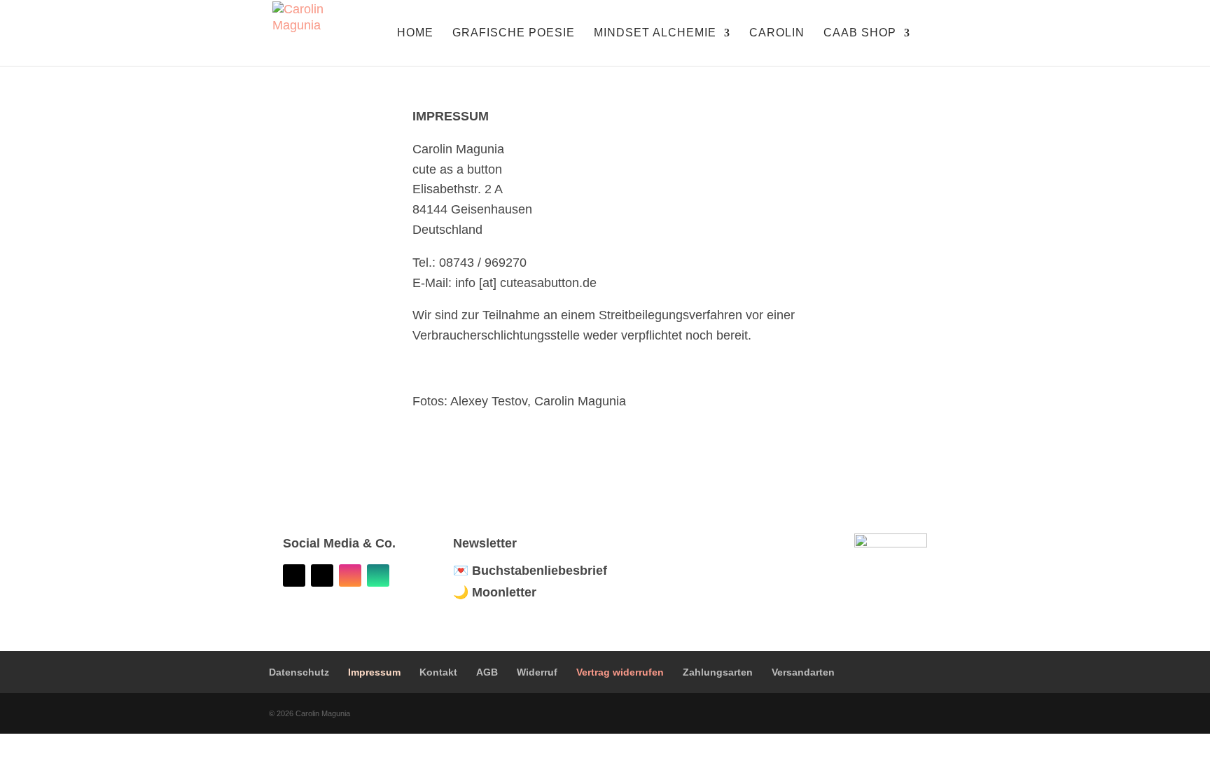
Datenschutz (299, 672)
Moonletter (504, 592)
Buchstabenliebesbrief (539, 571)
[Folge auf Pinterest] (322, 575)
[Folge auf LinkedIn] (294, 575)
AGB (487, 672)
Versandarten (803, 672)
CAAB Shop (859, 33)
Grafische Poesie (513, 33)
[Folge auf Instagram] (350, 575)
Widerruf (537, 672)
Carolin (777, 33)
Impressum (374, 672)
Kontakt (438, 672)
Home (415, 33)
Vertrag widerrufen (620, 672)
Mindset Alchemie (655, 33)
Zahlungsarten (718, 672)
